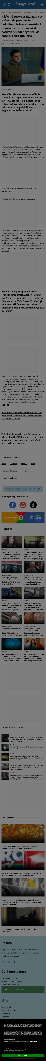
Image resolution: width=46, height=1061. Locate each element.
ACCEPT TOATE (23, 1055)
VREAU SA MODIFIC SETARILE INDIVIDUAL (23, 1058)
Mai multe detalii (27, 1027)
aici (22, 1034)
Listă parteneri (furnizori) (8, 1051)
